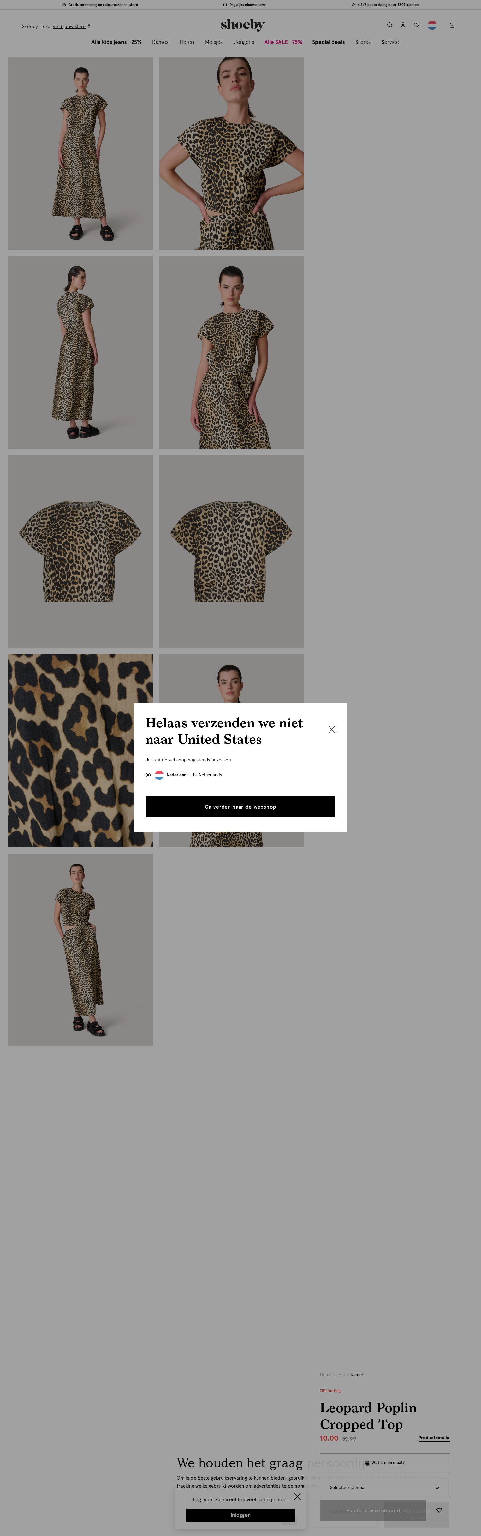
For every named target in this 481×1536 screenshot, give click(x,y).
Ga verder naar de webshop (240, 807)
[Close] (332, 730)
